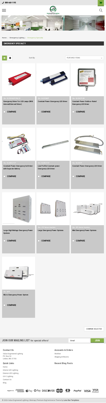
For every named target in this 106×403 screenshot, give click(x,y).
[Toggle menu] (4, 10)
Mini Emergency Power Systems (84, 230)
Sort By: (32, 58)
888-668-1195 (10, 3)
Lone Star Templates (71, 400)
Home (4, 38)
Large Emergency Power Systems (50, 230)
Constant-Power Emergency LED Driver (87, 166)
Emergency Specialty (35, 38)
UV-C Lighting (8, 376)
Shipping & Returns (62, 357)
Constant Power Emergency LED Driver (52, 101)
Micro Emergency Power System (15, 295)
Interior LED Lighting (10, 370)
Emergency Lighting (17, 38)
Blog (4, 383)
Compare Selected (94, 329)
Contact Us (7, 380)
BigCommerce (49, 400)
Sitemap (32, 400)
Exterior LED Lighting (10, 373)
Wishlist (58, 354)
